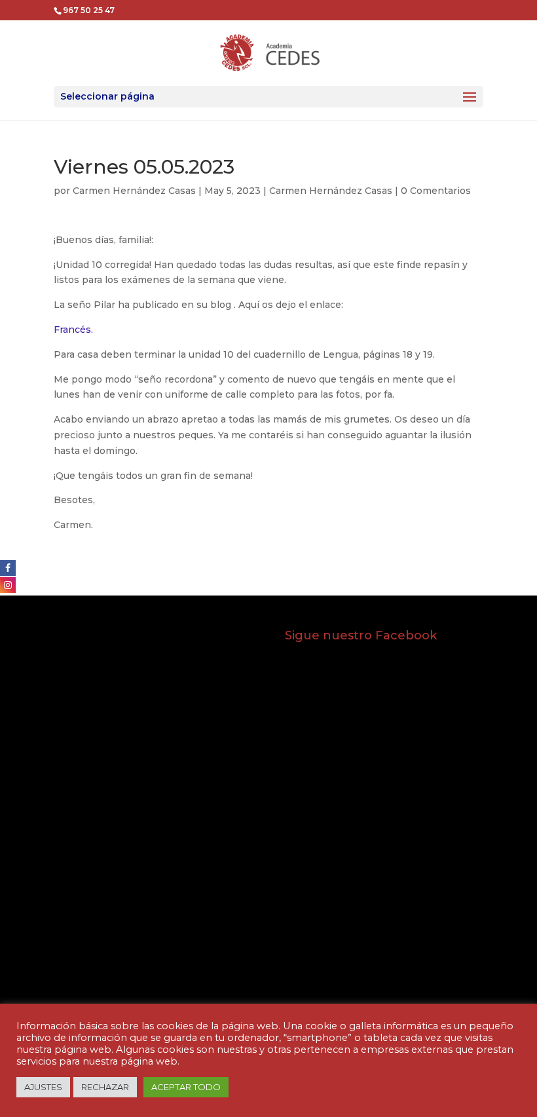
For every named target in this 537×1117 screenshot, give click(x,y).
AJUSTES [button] (43, 1087)
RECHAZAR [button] (105, 1087)
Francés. (73, 329)
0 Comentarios (436, 191)
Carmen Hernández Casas (134, 191)
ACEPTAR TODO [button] (186, 1087)
